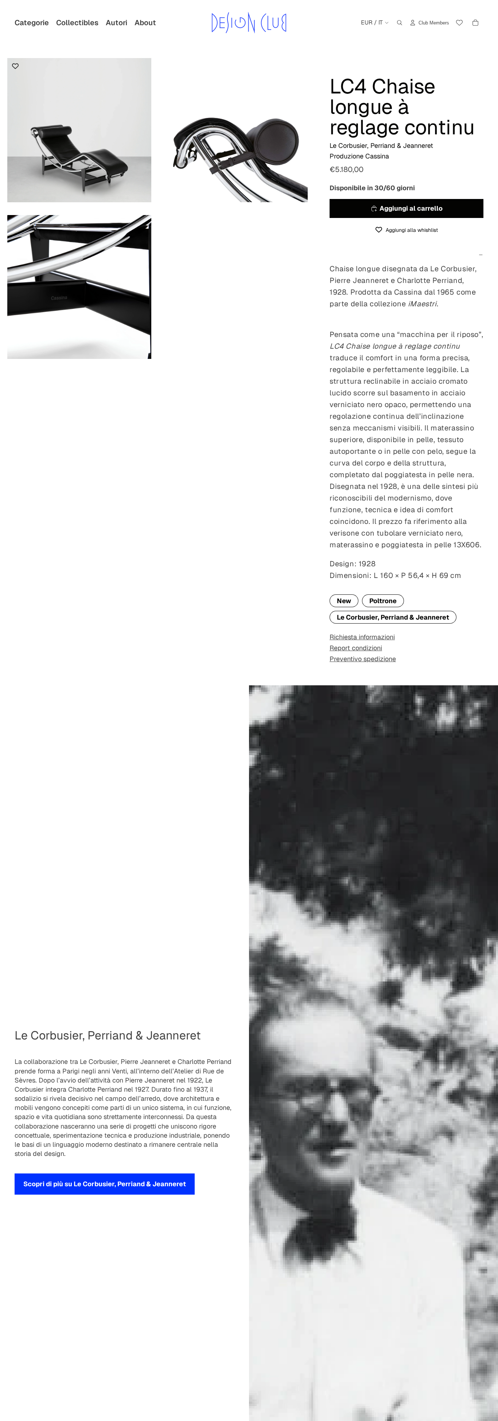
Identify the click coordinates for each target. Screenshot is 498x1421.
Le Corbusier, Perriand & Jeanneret (393, 617)
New (344, 601)
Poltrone (383, 601)
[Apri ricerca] (400, 23)
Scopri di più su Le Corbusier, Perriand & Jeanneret (104, 1184)
